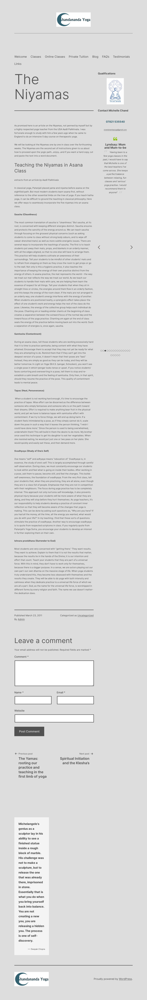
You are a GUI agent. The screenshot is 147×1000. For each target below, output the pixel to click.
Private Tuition (78, 56)
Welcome (20, 56)
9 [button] (117, 350)
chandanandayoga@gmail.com (115, 130)
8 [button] (115, 350)
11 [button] (121, 350)
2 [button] (103, 350)
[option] (115, 172)
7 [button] (113, 350)
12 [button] (123, 350)
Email (61, 692)
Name (19, 692)
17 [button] (113, 355)
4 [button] (107, 350)
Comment (21, 656)
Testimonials (121, 56)
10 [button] (119, 350)
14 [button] (127, 350)
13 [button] (125, 350)
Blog (95, 56)
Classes (36, 56)
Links (17, 64)
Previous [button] (99, 247)
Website (19, 710)
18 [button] (115, 355)
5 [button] (109, 350)
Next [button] (131, 247)
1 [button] (101, 350)
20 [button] (119, 355)
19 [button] (117, 355)
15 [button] (129, 350)
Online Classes (55, 56)
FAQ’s (105, 56)
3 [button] (105, 350)
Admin (21, 619)
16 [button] (111, 355)
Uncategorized (86, 615)
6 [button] (111, 350)
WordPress (125, 978)
